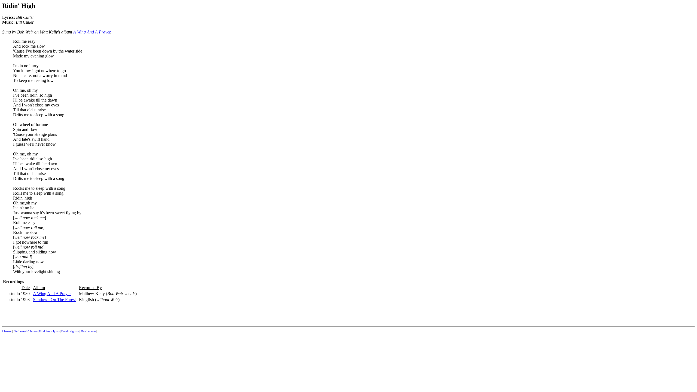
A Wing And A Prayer (91, 32)
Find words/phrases (26, 331)
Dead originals (70, 331)
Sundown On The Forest (54, 299)
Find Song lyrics (49, 331)
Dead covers (88, 331)
